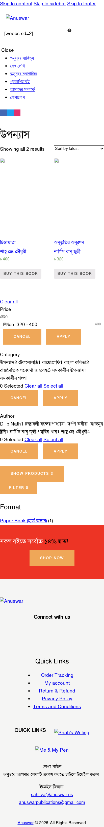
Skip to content (16, 4)
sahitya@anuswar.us (52, 795)
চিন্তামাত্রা (8, 242)
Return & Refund (57, 691)
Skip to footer (81, 4)
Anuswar (26, 823)
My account (57, 683)
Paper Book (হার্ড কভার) (23, 521)
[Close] (98, 304)
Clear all (9, 302)
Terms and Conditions (57, 706)
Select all (53, 386)
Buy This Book (21, 273)
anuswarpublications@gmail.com (52, 803)
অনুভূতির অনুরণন (69, 242)
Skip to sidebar (50, 4)
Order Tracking (57, 675)
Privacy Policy (57, 699)
